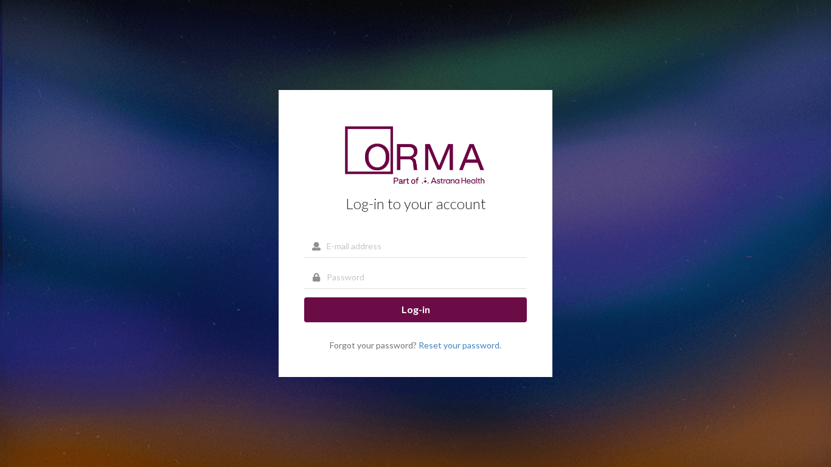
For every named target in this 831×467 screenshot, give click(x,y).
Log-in (416, 309)
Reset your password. (460, 345)
